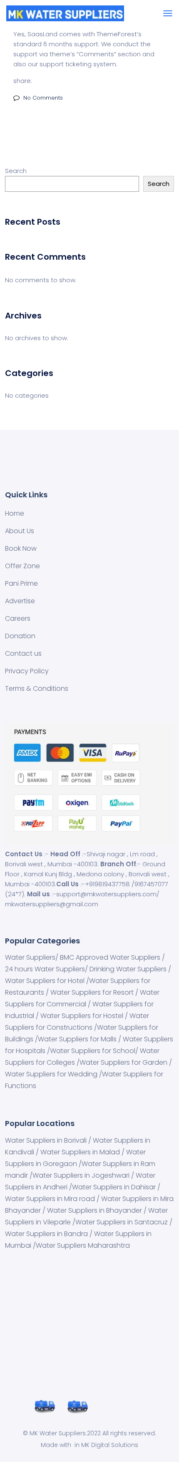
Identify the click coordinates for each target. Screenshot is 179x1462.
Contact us (23, 653)
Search (16, 170)
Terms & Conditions (36, 688)
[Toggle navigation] (168, 13)
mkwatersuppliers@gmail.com (51, 904)
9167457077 (151, 884)
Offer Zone (22, 566)
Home (14, 513)
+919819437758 (107, 884)
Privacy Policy (27, 671)
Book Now (21, 548)
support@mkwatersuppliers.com (106, 894)
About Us (19, 531)
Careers (17, 618)
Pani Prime (21, 583)
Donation (20, 636)
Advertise (20, 601)
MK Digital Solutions (109, 1445)
